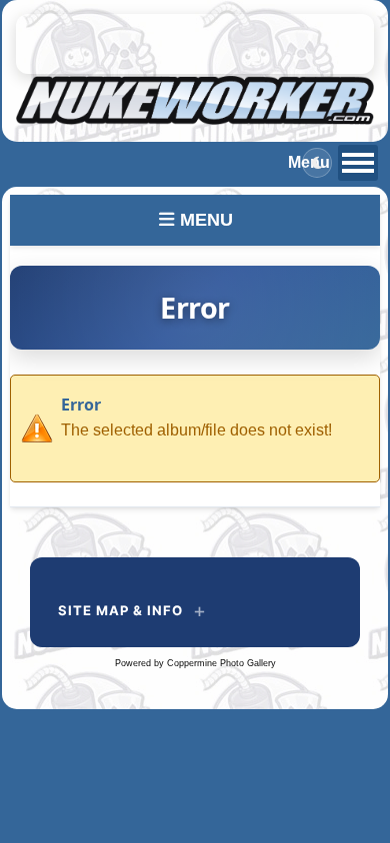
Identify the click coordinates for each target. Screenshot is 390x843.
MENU (204, 220)
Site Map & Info (120, 610)
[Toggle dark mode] (317, 163)
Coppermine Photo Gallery (221, 663)
